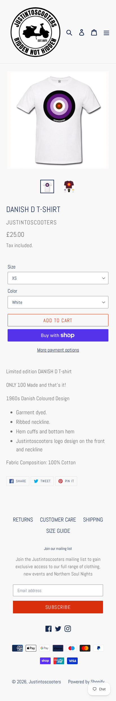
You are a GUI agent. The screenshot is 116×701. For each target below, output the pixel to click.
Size (11, 266)
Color (12, 291)
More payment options (58, 350)
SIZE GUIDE (58, 530)
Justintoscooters (45, 682)
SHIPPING (93, 519)
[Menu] (106, 32)
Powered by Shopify (86, 682)
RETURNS (23, 519)
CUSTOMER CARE (58, 519)
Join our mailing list (58, 548)
